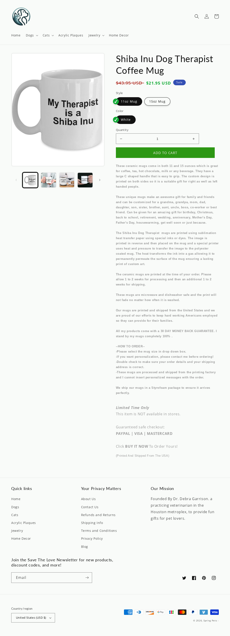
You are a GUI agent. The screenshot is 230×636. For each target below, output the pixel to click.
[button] (31, 35)
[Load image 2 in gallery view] (48, 180)
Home (15, 499)
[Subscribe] (87, 577)
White (126, 119)
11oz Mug (129, 101)
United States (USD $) (31, 618)
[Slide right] (100, 180)
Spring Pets (210, 620)
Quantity (122, 130)
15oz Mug (157, 101)
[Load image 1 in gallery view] (30, 180)
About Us (88, 499)
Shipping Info (92, 523)
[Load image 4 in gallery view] (85, 180)
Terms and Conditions (99, 530)
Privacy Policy (92, 538)
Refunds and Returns (98, 515)
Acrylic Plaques (23, 523)
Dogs (15, 507)
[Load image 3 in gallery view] (67, 180)
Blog (84, 546)
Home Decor (21, 538)
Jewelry (17, 530)
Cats (14, 515)
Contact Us (90, 507)
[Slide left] (16, 180)
